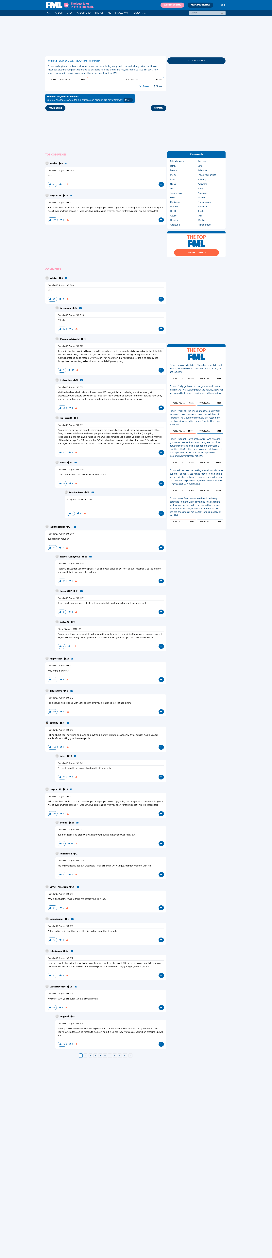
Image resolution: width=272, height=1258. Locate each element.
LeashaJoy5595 (58, 987)
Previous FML (55, 108)
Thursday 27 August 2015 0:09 (61, 534)
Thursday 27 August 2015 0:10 (60, 203)
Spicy (69, 13)
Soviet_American (59, 887)
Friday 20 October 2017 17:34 (79, 500)
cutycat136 (55, 196)
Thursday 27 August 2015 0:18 (60, 994)
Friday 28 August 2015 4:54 (69, 629)
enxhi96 (54, 723)
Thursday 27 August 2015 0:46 (71, 315)
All (48, 13)
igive (62, 756)
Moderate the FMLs (200, 5)
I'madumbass (76, 493)
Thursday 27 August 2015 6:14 (70, 425)
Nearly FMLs (139, 13)
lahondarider (57, 919)
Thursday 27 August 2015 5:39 (70, 346)
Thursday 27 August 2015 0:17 (60, 958)
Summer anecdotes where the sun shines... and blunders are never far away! (89, 98)
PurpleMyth (56, 659)
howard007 (66, 591)
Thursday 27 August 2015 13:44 (71, 598)
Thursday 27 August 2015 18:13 (71, 470)
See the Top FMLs (196, 253)
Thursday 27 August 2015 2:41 (70, 763)
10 (125, 1056)
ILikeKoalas (56, 951)
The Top (99, 13)
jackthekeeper (57, 527)
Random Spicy (84, 13)
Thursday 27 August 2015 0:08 (61, 171)
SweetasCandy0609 (70, 557)
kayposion (65, 308)
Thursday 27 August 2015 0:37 (70, 830)
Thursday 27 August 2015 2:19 (70, 1024)
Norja (63, 463)
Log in (222, 5)
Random (58, 13)
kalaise (54, 164)
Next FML (158, 108)
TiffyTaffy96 (56, 691)
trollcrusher (66, 380)
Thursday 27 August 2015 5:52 (70, 387)
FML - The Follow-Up (118, 13)
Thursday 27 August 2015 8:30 (71, 564)
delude (64, 823)
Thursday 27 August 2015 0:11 (60, 894)
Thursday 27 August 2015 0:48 (71, 861)
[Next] (130, 1056)
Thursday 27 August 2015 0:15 (60, 926)
